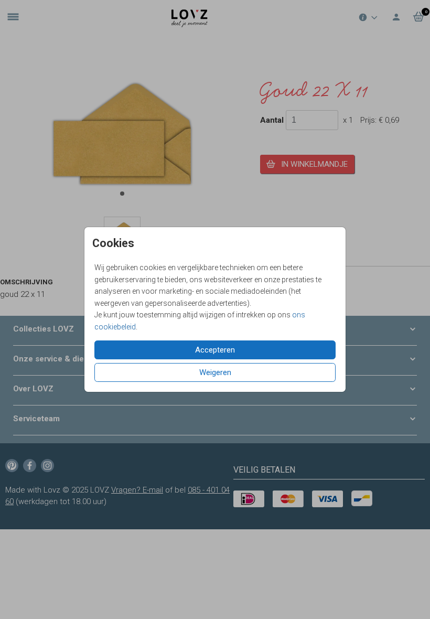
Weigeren (215, 372)
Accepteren (215, 350)
